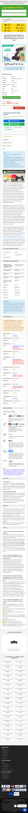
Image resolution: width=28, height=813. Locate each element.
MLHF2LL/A (5, 292)
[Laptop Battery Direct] (13, 8)
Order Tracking (5, 775)
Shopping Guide (5, 766)
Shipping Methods (5, 773)
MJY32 (16, 285)
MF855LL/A (17, 280)
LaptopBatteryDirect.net (13, 799)
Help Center (4, 763)
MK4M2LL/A (17, 287)
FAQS (3, 148)
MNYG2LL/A (5, 297)
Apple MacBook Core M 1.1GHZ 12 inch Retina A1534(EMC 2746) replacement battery (14, 238)
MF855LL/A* (6, 285)
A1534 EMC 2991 (18, 254)
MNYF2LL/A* (17, 294)
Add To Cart (20, 108)
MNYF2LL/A (5, 294)
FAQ (3, 762)
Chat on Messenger (14, 120)
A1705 (4, 254)
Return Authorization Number (7, 769)
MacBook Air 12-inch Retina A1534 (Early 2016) (7, 281)
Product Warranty (5, 753)
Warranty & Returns (6, 145)
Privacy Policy (4, 755)
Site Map (4, 758)
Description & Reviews (7, 136)
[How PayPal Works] (14, 794)
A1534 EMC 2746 (6, 252)
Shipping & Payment (7, 142)
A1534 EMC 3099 (6, 257)
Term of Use (4, 756)
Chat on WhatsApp (15, 124)
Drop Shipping (5, 778)
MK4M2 (4, 287)
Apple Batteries (9, 19)
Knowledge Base (5, 765)
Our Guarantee (5, 752)
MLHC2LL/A (5, 290)
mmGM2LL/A (17, 292)
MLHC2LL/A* (17, 290)
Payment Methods (5, 776)
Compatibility (5, 139)
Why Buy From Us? (6, 750)
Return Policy (4, 768)
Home (3, 19)
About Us (4, 749)
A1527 (16, 252)
